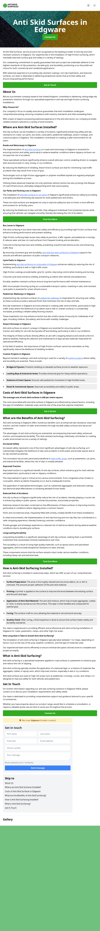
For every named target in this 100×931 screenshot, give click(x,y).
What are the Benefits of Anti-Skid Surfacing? (25, 795)
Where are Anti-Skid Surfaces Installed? (23, 787)
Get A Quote (50, 411)
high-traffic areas (59, 458)
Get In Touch (50, 85)
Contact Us (50, 37)
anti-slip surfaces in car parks (33, 194)
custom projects (75, 358)
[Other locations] (88, 5)
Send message (38, 768)
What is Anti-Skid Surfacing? (18, 803)
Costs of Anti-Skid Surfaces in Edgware (22, 791)
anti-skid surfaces (33, 149)
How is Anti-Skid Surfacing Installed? (21, 799)
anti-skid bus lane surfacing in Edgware (60, 252)
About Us (9, 783)
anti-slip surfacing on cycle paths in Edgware (37, 264)
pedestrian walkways (50, 298)
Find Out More (50, 219)
